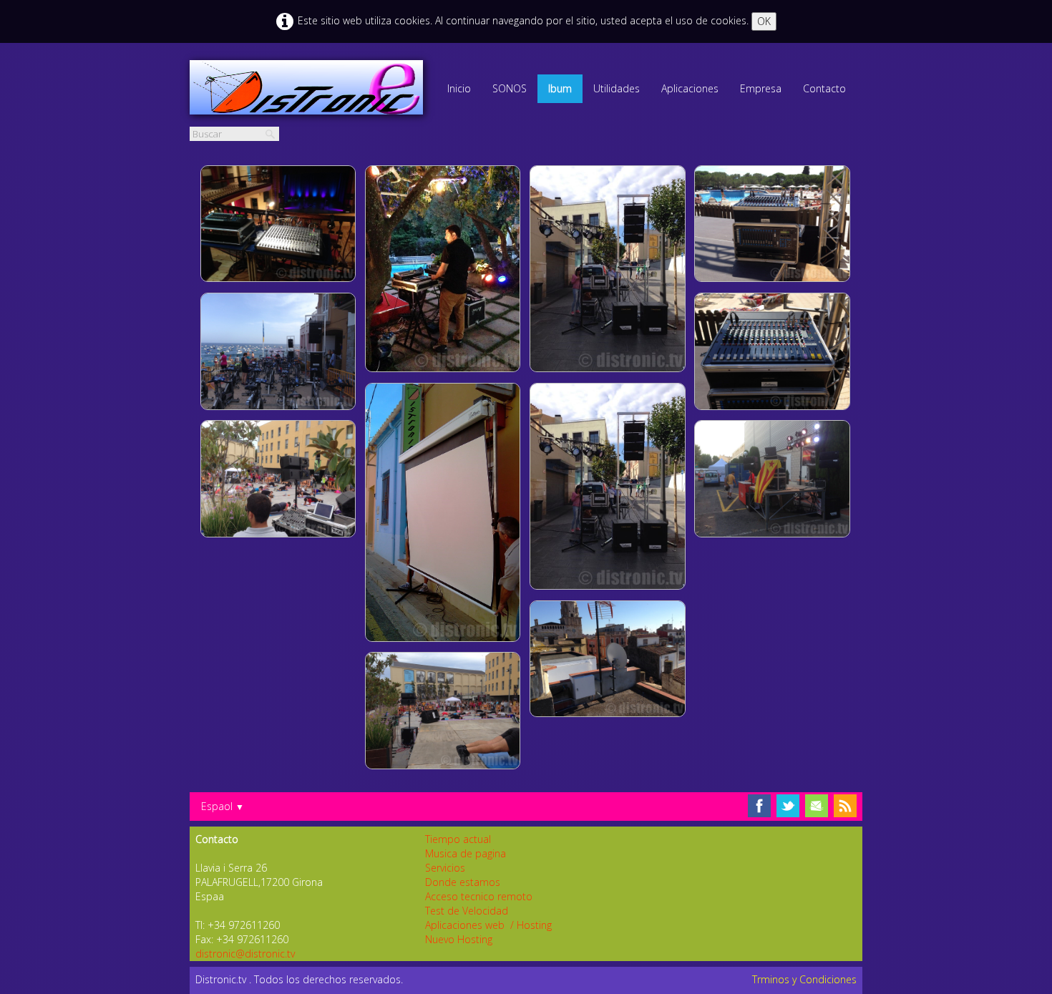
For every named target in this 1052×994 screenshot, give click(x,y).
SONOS (509, 88)
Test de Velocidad (466, 910)
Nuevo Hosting (458, 939)
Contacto (824, 88)
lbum (560, 88)
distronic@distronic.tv (245, 953)
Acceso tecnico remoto (478, 896)
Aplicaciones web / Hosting (488, 925)
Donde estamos (462, 882)
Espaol (222, 806)
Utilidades (616, 88)
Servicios (445, 867)
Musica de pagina (465, 853)
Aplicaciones (690, 88)
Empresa (760, 88)
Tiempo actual (458, 839)
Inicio (459, 88)
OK (764, 21)
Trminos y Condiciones (804, 979)
